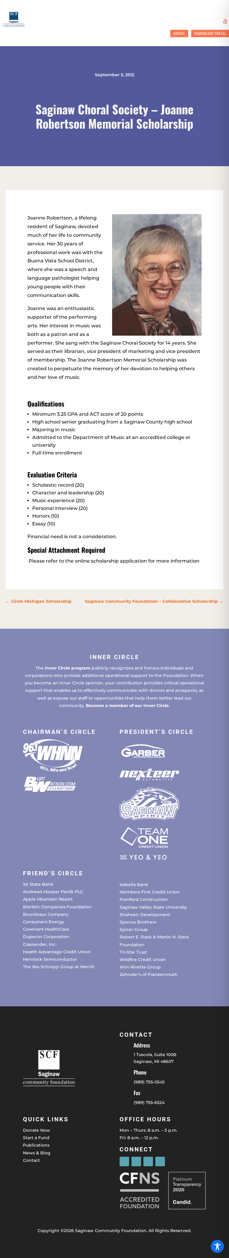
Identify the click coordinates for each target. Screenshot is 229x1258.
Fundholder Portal (210, 33)
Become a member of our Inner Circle (127, 705)
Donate (179, 33)
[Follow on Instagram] (136, 1161)
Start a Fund (36, 1137)
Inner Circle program (67, 668)
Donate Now (36, 1130)
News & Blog (36, 1153)
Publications (36, 1145)
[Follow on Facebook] (124, 1161)
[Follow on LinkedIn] (148, 1161)
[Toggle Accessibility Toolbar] (217, 1246)
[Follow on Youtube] (160, 1161)
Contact (31, 1160)
